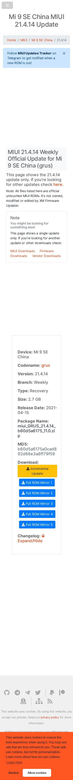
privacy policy (50, 717)
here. (58, 184)
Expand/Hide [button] (30, 540)
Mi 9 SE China (42, 40)
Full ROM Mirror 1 (38, 483)
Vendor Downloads (46, 256)
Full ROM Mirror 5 (39, 525)
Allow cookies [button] (37, 772)
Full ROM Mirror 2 (39, 493)
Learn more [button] (14, 762)
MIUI (23, 40)
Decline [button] (13, 772)
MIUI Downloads (22, 251)
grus (45, 365)
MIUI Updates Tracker (34, 53)
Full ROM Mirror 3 (39, 504)
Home (11, 40)
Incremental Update (39, 471)
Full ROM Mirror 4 (39, 514)
